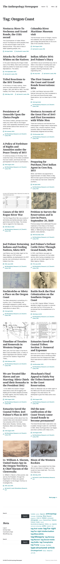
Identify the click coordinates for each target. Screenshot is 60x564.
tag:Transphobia (46, 542)
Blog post (49, 516)
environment (50, 518)
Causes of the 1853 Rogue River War (13, 213)
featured (40, 520)
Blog (44, 516)
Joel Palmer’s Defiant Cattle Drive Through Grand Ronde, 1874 (43, 247)
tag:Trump (35, 545)
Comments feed (8, 532)
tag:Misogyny (37, 537)
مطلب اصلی (33, 552)
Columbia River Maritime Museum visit (42, 31)
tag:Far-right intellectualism (42, 531)
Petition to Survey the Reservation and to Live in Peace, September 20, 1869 (43, 216)
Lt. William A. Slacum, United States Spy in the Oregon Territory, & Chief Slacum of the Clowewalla (16, 466)
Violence (44, 550)
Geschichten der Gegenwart (37, 524)
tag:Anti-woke (37, 528)
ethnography (34, 520)
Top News (48, 545)
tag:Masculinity (37, 534)
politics (44, 526)
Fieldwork (33, 522)
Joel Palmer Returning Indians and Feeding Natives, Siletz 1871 (16, 247)
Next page (53, 497)
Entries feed (6, 530)
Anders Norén (53, 560)
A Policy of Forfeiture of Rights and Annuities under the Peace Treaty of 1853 (15, 148)
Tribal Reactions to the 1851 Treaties (14, 81)
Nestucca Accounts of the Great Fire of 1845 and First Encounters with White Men (43, 116)
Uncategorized (36, 550)
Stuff (52, 526)
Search (5, 513)
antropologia (33, 516)
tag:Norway (49, 537)
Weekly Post (49, 550)
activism (37, 514)
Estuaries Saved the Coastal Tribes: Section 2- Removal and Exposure (42, 346)
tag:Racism (35, 540)
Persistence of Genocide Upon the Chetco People (14, 114)
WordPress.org (7, 534)
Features (54, 520)
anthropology (51, 514)
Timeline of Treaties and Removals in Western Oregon (15, 344)
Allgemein (42, 514)
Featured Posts (47, 520)
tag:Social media (48, 540)
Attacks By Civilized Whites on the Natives (16, 58)
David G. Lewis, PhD (23, 51)
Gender (38, 522)
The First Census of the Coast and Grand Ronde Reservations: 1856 (43, 84)
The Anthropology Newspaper (20, 6)
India (50, 524)
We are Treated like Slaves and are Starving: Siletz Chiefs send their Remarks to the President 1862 (16, 379)
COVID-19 (38, 518)
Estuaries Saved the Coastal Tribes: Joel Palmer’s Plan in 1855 (15, 411)
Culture (44, 518)
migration (54, 524)
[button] (45, 6)
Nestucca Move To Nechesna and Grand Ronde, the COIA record (15, 33)
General (42, 522)
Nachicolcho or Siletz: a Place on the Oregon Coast (15, 294)
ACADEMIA (33, 514)
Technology (42, 545)
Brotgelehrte (33, 518)
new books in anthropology (36, 526)
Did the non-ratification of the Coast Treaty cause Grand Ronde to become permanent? (43, 414)
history (47, 524)
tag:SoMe (35, 542)
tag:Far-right (49, 528)
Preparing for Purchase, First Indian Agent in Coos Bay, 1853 (43, 166)
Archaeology (39, 516)
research (49, 526)
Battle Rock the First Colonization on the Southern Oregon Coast (43, 296)
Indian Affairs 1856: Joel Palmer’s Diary (42, 58)
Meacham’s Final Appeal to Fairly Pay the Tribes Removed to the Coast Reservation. (42, 379)
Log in (5, 528)
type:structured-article (43, 547)
